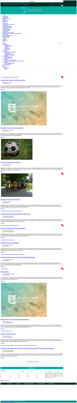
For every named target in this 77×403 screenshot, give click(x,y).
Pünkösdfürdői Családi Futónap (10, 52)
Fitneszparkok (7, 45)
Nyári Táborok (5, 61)
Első (28, 361)
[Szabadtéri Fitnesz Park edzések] (7, 239)
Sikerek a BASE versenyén (8, 334)
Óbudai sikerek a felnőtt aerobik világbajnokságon (15, 319)
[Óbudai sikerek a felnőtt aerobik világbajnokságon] (24, 316)
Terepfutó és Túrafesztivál (9, 55)
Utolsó (37, 361)
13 (34, 361)
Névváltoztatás (5, 272)
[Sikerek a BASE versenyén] (6, 330)
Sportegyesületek (6, 64)
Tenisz (6, 50)
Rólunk (6, 68)
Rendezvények (5, 51)
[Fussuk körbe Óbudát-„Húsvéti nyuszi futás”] (9, 77)
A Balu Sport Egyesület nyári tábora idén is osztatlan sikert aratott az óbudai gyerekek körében (27, 348)
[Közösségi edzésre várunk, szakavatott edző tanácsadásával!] (13, 254)
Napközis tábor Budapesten (10, 62)
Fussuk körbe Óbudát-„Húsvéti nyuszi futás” (13, 80)
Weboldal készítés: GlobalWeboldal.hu (7, 402)
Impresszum (9, 383)
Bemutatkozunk (51, 383)
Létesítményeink (6, 56)
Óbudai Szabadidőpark (9, 57)
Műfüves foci (7, 48)
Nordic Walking (7, 49)
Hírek (3, 65)
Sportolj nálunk (5, 44)
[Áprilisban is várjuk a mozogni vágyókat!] (24, 124)
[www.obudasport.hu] (32, 13)
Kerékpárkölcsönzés (8, 46)
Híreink (8, 83)
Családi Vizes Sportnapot (9, 54)
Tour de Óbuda (7, 53)
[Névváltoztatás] (4, 268)
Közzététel (18, 383)
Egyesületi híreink (10, 217)
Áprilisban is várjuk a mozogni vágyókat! (12, 128)
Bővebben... (3, 89)
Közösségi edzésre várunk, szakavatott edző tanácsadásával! (18, 257)
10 (31, 361)
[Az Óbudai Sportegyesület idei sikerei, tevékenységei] (11, 211)
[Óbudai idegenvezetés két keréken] (16, 196)
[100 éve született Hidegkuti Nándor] (16, 159)
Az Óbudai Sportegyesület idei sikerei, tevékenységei (15, 214)
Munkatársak (7, 67)
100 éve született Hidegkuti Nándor (11, 162)
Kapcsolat (4, 66)
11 (32, 361)
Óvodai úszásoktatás (10, 231)
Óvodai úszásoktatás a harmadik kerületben (13, 228)
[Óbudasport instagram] (31, 380)
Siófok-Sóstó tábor (8, 58)
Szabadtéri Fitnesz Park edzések (10, 243)
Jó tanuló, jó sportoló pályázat (10, 59)
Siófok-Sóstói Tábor (8, 63)
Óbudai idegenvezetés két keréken (10, 199)
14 (35, 361)
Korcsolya (6, 47)
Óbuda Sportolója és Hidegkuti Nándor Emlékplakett (14, 60)
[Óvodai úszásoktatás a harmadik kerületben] (9, 225)
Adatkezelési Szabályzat (29, 383)
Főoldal (4, 43)
